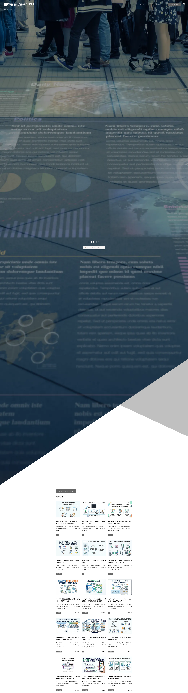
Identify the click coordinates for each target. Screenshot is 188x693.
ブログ (150, 4)
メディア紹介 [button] (140, 4)
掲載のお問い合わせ (174, 4)
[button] (184, 4)
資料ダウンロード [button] (159, 4)
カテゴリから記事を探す (65, 491)
